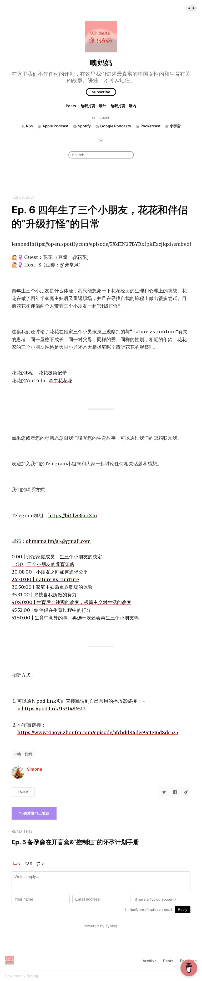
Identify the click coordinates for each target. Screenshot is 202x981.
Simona (34, 769)
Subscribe (101, 92)
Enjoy (23, 792)
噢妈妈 (101, 62)
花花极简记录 (52, 373)
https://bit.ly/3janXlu (72, 516)
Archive (149, 960)
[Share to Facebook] (175, 792)
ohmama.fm (40, 541)
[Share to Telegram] (185, 792)
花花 (82, 257)
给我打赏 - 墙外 (93, 105)
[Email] (101, 140)
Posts (71, 105)
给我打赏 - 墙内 (123, 105)
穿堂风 (71, 265)
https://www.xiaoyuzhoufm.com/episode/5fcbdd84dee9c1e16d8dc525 (97, 732)
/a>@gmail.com (75, 579)
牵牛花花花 (60, 381)
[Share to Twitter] (164, 792)
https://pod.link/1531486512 (54, 709)
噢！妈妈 (24, 754)
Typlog (32, 976)
